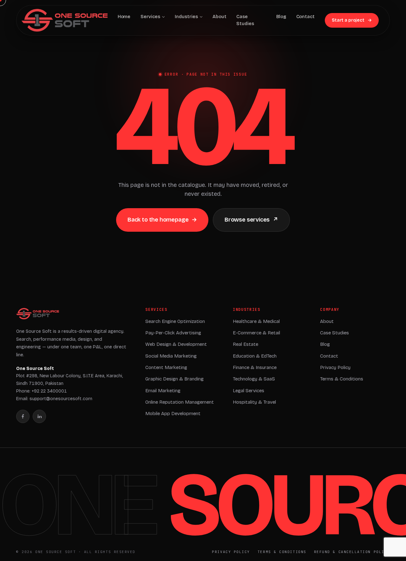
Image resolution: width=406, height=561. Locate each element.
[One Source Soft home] (37, 313)
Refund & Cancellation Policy (352, 552)
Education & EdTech (255, 356)
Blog (325, 344)
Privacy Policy (335, 367)
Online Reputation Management (179, 402)
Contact (329, 356)
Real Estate (245, 344)
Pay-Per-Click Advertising (173, 333)
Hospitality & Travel (254, 402)
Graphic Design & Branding (174, 379)
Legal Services (248, 390)
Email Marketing (162, 390)
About (327, 321)
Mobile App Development (172, 413)
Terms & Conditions (341, 379)
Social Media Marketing (171, 356)
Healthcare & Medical (256, 321)
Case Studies (334, 333)
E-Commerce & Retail (256, 333)
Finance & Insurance (255, 367)
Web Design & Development (176, 344)
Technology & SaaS (254, 379)
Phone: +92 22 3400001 (41, 391)
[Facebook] (22, 416)
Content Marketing (166, 367)
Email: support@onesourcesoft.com (54, 398)
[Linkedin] (39, 416)
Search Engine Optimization (175, 321)
